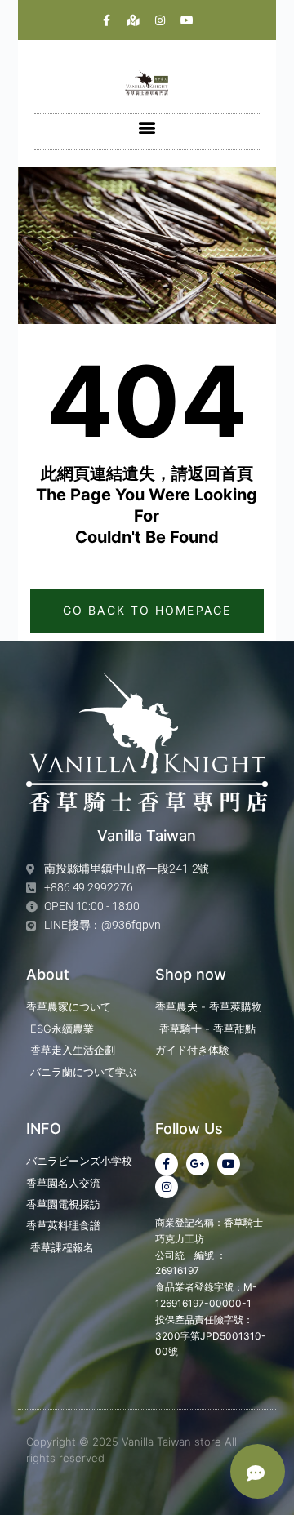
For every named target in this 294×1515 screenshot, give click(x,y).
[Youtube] (187, 20)
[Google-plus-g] (197, 1164)
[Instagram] (160, 20)
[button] (146, 127)
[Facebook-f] (106, 20)
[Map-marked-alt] (133, 20)
